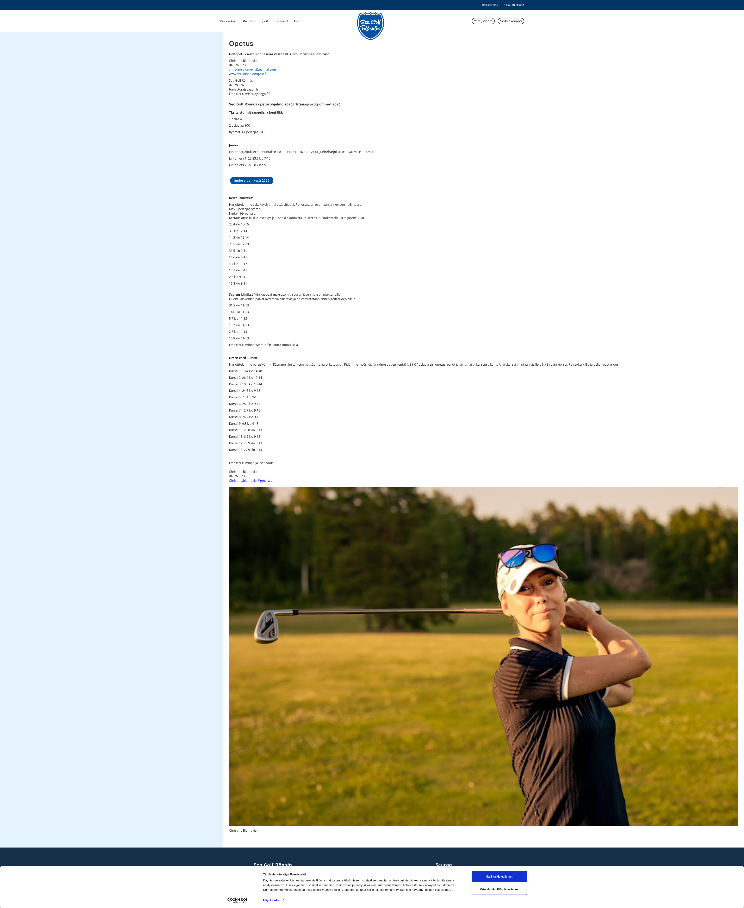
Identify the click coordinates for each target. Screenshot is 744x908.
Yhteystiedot (483, 21)
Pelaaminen (228, 21)
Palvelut (282, 21)
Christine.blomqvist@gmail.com (252, 480)
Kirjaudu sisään (514, 5)
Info (297, 21)
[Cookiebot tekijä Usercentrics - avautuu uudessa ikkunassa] (237, 900)
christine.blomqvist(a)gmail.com (252, 69)
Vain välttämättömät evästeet (499, 889)
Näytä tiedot (271, 900)
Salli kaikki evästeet (499, 876)
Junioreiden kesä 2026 (252, 180)
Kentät (248, 21)
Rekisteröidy (490, 5)
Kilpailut (265, 21)
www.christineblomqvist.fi (248, 74)
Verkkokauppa (511, 21)
